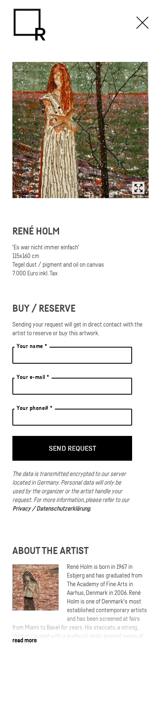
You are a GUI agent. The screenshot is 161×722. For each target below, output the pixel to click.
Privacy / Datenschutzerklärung (51, 508)
